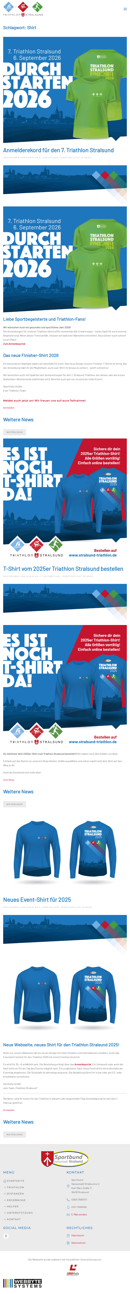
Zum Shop (8, 779)
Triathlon (15, 1187)
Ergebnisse (16, 1200)
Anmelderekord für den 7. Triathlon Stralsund (58, 149)
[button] (125, 9)
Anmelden (9, 407)
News (87, 157)
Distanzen (15, 1193)
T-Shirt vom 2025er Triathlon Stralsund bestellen (63, 568)
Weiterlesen (14, 432)
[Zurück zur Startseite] (23, 9)
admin (30, 157)
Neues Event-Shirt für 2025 (37, 899)
